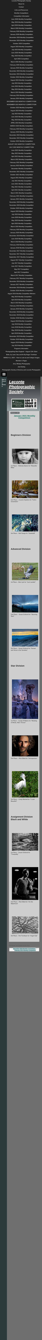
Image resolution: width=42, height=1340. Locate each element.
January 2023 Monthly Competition (21, 132)
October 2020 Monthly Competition (21, 208)
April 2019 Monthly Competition (21, 299)
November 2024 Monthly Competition (21, 74)
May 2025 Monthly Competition (22, 56)
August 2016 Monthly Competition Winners (21, 293)
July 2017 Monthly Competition (22, 263)
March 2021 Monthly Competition (21, 193)
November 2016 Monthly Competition (21, 287)
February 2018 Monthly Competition (21, 245)
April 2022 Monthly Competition (21, 156)
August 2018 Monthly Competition (21, 321)
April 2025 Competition (21, 59)
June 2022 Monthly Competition (21, 150)
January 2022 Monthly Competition (21, 165)
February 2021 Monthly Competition (21, 196)
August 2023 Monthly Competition (21, 110)
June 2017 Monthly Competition (21, 266)
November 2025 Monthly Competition (21, 40)
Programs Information (21, 348)
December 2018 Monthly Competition (21, 312)
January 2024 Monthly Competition (21, 98)
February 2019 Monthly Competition (21, 306)
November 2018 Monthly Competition (21, 315)
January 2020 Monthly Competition (21, 232)
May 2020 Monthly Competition (22, 220)
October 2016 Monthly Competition (21, 290)
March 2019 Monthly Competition (21, 303)
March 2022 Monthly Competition (21, 159)
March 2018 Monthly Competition (21, 242)
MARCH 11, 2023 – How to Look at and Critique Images (22, 357)
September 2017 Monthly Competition (21, 257)
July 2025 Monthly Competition (22, 49)
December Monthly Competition (21, 168)
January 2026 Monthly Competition (21, 34)
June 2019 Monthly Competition (21, 238)
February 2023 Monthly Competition (21, 129)
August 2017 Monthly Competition (21, 260)
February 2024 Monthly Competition (21, 95)
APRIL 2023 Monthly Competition (21, 123)
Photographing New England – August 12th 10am (21, 351)
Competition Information (21, 16)
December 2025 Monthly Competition (21, 37)
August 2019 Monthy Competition (21, 342)
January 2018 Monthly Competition (21, 248)
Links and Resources (21, 10)
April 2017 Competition (21, 272)
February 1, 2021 (15, 412)
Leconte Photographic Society (21, 1)
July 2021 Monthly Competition (22, 181)
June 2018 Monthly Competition (21, 327)
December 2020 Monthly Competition (21, 202)
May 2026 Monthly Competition (22, 22)
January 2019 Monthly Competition (21, 309)
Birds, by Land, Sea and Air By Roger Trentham (21, 354)
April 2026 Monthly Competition (21, 25)
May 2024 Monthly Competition (22, 89)
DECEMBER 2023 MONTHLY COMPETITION (21, 101)
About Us (21, 4)
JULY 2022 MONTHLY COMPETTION (21, 147)
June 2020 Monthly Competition (21, 217)
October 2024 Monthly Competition (21, 77)
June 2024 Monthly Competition (21, 86)
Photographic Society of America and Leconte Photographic (21, 370)
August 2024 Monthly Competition (21, 80)
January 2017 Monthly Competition (21, 284)
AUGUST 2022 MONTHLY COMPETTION (21, 144)
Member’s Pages (21, 360)
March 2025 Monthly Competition (21, 62)
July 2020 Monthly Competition (22, 214)
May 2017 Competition (21, 269)
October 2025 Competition (21, 43)
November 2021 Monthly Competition (21, 171)
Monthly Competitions (21, 13)
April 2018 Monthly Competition (21, 333)
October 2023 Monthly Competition (21, 107)
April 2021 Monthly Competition (21, 190)
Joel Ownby (21, 367)
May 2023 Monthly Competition (22, 120)
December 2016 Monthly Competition (21, 281)
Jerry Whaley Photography (21, 364)
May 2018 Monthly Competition (22, 330)
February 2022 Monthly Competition (21, 162)
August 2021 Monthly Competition (21, 178)
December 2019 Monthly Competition (21, 235)
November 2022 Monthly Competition (21, 138)
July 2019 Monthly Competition (22, 345)
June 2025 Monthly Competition (21, 52)
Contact (21, 7)
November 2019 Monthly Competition (21, 336)
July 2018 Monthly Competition (22, 324)
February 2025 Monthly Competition (21, 65)
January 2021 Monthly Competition (21, 199)
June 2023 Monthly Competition (21, 117)
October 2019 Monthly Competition (21, 339)
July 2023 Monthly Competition (22, 113)
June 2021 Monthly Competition (21, 184)
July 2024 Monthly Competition (22, 83)
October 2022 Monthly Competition (21, 141)
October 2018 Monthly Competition (21, 318)
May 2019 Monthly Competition (22, 296)
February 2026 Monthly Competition (21, 31)
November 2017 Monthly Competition (21, 254)
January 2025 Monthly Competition (21, 68)
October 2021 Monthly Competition (21, 174)
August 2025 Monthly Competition (21, 46)
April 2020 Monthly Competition (21, 223)
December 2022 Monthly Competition (21, 135)
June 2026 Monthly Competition (21, 19)
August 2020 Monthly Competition (21, 211)
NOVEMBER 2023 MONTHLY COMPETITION (21, 104)
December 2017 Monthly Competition (21, 251)
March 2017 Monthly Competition (21, 275)
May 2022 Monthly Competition (22, 153)
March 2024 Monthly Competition (21, 92)
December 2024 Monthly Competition (21, 71)
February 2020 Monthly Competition (21, 229)
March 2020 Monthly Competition (21, 226)
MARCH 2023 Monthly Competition (21, 126)
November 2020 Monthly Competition (21, 205)
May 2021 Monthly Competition (22, 187)
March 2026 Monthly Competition (21, 28)
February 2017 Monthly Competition (21, 278)
